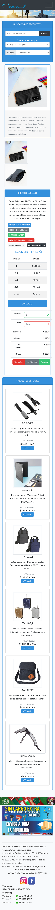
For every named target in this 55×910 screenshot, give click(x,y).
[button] (4, 801)
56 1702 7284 (25, 902)
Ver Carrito (32, 361)
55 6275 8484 (23, 889)
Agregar (45, 361)
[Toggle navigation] (49, 5)
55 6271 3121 (8, 889)
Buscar (44, 33)
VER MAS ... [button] (27, 447)
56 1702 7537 (25, 899)
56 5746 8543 (25, 896)
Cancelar (18, 361)
